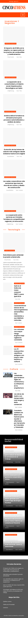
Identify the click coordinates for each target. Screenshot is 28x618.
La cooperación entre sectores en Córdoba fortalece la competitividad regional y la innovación (14, 218)
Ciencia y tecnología (9, 250)
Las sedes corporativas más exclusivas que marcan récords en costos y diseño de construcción (14, 184)
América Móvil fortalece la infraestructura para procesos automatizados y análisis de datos (14, 119)
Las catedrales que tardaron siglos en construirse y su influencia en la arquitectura (19, 380)
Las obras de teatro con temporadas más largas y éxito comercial (19, 399)
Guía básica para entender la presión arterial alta (13, 256)
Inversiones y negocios (10, 43)
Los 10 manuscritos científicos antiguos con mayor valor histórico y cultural (19, 355)
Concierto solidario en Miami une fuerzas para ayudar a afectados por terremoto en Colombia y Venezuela (19, 418)
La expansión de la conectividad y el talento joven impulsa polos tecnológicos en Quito (14, 85)
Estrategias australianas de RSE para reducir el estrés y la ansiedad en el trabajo (13, 591)
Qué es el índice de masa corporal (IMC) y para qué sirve (19, 291)
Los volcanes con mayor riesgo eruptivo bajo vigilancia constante (19, 334)
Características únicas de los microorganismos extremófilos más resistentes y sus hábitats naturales (21, 313)
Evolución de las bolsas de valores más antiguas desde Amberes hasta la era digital (14, 151)
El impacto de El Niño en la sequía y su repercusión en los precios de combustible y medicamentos (14, 51)
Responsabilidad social (11, 447)
